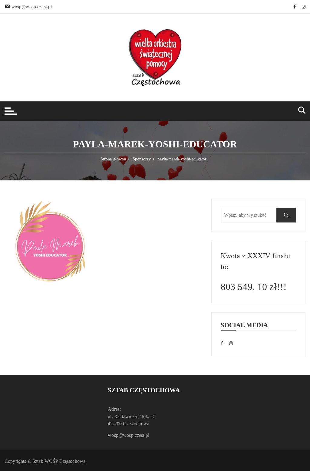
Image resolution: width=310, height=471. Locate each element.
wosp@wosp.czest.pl (128, 435)
